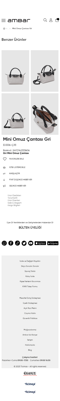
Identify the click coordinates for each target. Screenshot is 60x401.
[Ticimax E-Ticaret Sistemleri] (30, 392)
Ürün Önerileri (14, 200)
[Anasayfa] (6, 29)
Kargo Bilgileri (14, 205)
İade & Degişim (15, 203)
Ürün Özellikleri (14, 196)
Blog (30, 350)
